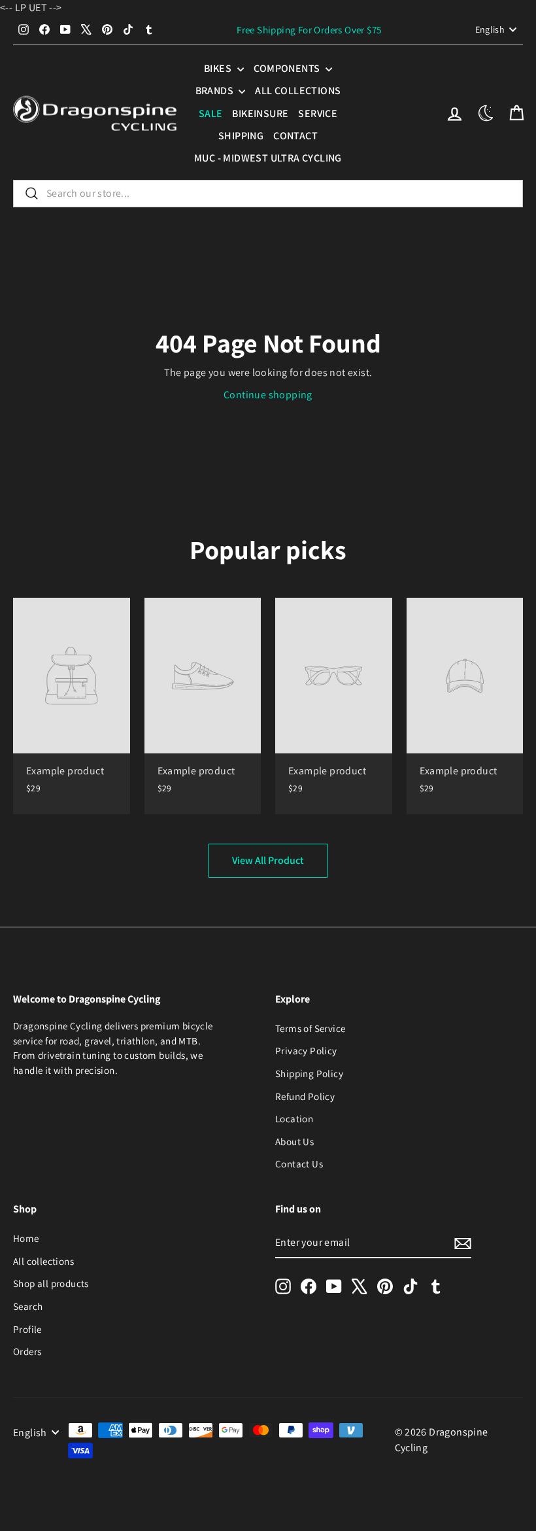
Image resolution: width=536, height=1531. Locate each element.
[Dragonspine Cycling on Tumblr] (436, 1286)
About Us (294, 1141)
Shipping (240, 136)
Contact (295, 136)
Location (294, 1118)
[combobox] (268, 193)
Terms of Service (310, 1028)
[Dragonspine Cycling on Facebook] (308, 1286)
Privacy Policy (306, 1050)
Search (27, 1306)
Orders (27, 1351)
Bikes (218, 68)
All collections (298, 90)
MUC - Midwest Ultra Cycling (268, 158)
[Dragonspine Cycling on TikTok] (410, 1286)
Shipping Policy (309, 1073)
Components (288, 68)
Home (26, 1238)
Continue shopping (268, 395)
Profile (27, 1328)
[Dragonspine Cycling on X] (359, 1286)
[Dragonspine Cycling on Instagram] (283, 1286)
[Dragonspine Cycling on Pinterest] (385, 1286)
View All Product (268, 860)
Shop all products (51, 1283)
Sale (211, 113)
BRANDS (215, 90)
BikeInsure (260, 113)
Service (317, 113)
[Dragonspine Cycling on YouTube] (334, 1286)
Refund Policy (305, 1096)
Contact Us (299, 1163)
